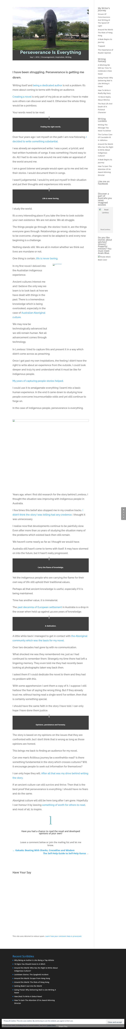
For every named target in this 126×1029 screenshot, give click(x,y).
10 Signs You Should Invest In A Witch (29, 964)
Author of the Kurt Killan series (76, 5)
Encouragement (47, 57)
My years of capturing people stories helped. (38, 380)
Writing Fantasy (102, 60)
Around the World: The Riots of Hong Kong (105, 32)
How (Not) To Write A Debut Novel (28, 996)
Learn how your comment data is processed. (63, 936)
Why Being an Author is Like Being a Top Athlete (34, 960)
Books (94, 5)
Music (109, 5)
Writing (68, 57)
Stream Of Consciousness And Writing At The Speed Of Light (104, 20)
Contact (118, 5)
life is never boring (46, 258)
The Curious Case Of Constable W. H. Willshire (105, 137)
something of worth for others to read (63, 804)
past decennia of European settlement (40, 607)
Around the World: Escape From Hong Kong (32, 978)
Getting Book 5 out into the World (28, 986)
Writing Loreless (102, 119)
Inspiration (59, 57)
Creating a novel (22, 96)
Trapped (101, 46)
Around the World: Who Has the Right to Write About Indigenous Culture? (105, 150)
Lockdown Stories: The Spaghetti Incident (31, 974)
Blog (102, 5)
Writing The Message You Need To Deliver (104, 128)
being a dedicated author (47, 85)
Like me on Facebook (104, 182)
